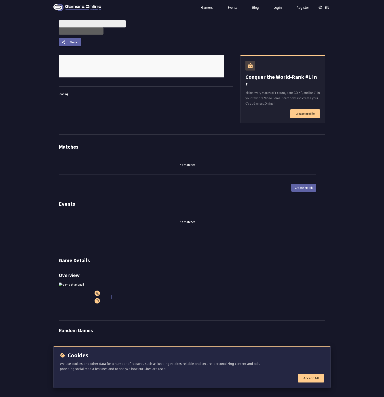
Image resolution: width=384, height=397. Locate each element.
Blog (255, 7)
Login (278, 7)
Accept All (311, 378)
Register (303, 7)
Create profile (305, 114)
